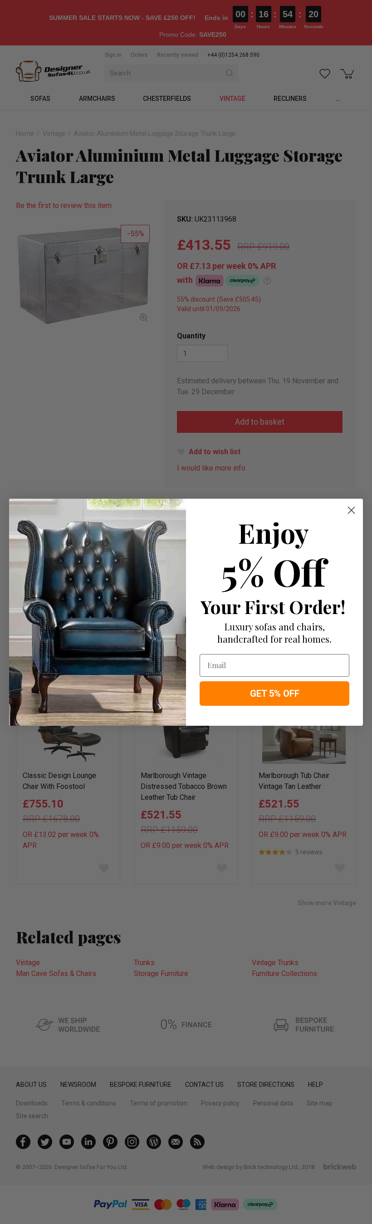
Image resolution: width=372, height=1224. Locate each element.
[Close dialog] (351, 510)
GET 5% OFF (274, 693)
